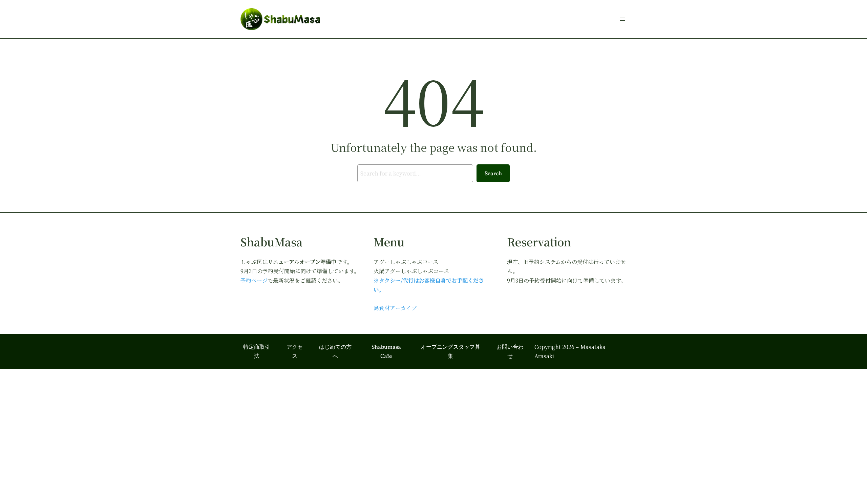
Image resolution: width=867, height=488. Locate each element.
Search (493, 173)
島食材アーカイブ (395, 308)
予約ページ (254, 280)
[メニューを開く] (622, 19)
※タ (379, 280)
